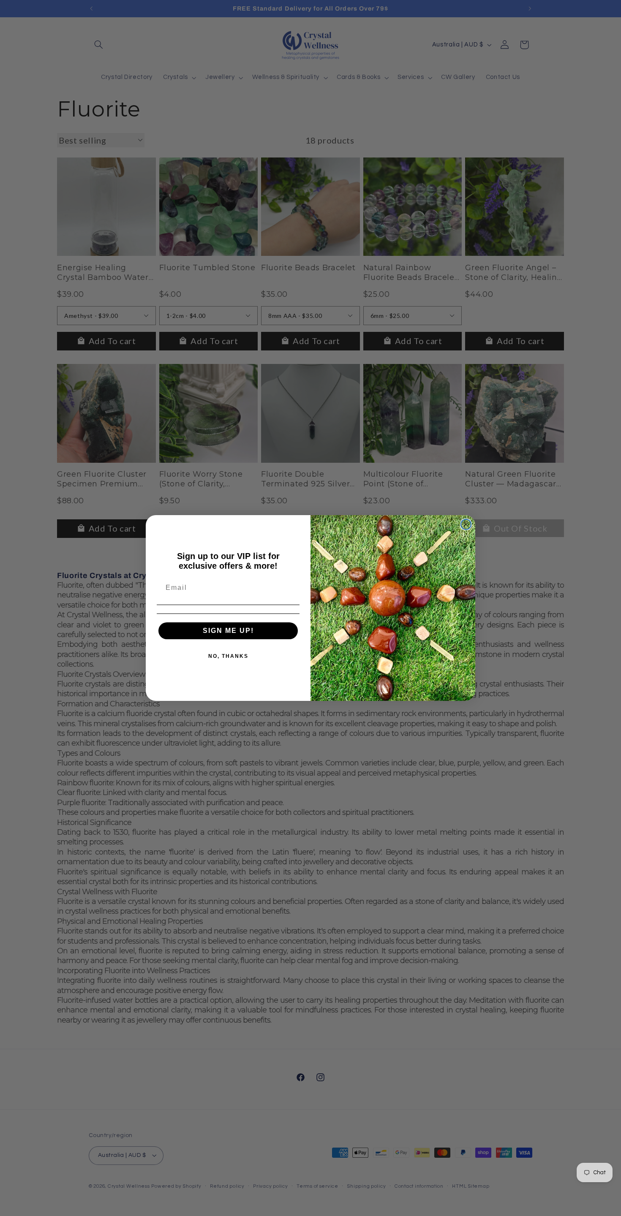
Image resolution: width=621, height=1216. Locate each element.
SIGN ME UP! (228, 630)
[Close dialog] (466, 524)
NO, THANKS (228, 656)
